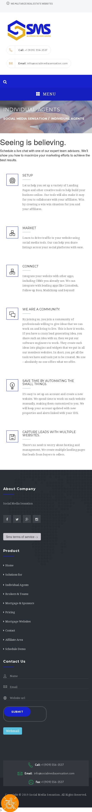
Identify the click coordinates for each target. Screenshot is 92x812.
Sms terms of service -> (22, 537)
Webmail (12, 731)
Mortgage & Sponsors (19, 603)
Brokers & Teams (16, 594)
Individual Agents (16, 585)
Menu (49, 94)
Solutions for (13, 574)
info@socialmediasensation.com (49, 773)
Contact (10, 630)
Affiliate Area (14, 639)
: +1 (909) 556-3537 (32, 50)
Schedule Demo (15, 649)
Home (9, 565)
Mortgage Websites (18, 621)
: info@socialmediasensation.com (43, 63)
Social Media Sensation (44, 794)
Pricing (10, 612)
